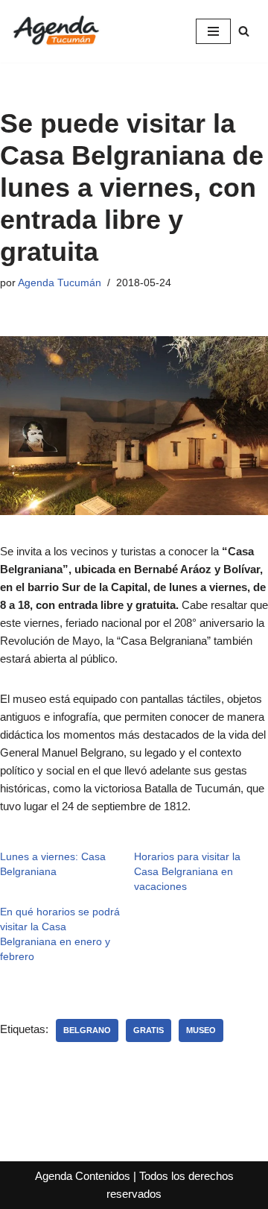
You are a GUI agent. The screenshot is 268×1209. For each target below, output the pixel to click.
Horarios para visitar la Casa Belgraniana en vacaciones (187, 871)
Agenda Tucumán (59, 282)
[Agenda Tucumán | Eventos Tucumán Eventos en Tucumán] (55, 31)
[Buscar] (243, 31)
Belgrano (87, 1030)
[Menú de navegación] (213, 31)
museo (201, 1030)
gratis (148, 1030)
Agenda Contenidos (82, 1175)
